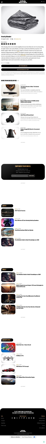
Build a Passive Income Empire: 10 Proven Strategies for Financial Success (29, 286)
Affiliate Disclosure (41, 423)
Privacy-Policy (42, 420)
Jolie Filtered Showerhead (27, 115)
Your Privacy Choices (27, 437)
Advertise (3, 423)
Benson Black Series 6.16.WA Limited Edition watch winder (30, 101)
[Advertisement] (23, 151)
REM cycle (23, 54)
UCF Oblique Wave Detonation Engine (25, 377)
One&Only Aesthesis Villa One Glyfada (24, 230)
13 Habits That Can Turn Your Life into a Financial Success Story (28, 307)
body (18, 50)
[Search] (44, 2)
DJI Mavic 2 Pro (20, 355)
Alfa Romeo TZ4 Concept (22, 366)
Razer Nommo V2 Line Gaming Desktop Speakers (27, 220)
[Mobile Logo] (23, 1)
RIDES (17, 375)
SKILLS (16, 238)
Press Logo (3, 425)
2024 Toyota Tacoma (20, 210)
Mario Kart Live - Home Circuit (23, 344)
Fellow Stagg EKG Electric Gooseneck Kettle (30, 130)
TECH (17, 343)
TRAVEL (16, 228)
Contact (3, 420)
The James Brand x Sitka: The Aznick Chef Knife (30, 87)
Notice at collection (15, 437)
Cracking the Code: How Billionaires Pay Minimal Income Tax (28, 296)
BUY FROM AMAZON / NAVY (23, 69)
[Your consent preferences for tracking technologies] (44, 442)
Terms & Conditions (42, 426)
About (2, 418)
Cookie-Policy (42, 418)
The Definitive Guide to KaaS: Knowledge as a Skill (27, 240)
